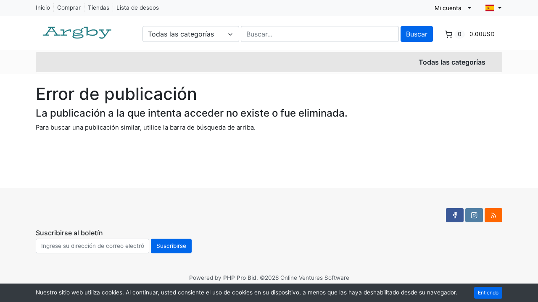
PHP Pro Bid (239, 277)
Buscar (416, 34)
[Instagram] (474, 215)
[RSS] (493, 215)
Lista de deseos (137, 7)
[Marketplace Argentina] (78, 28)
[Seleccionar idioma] (493, 8)
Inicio (43, 7)
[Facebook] (455, 215)
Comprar (69, 7)
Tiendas (98, 7)
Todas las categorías (452, 62)
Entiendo (488, 292)
